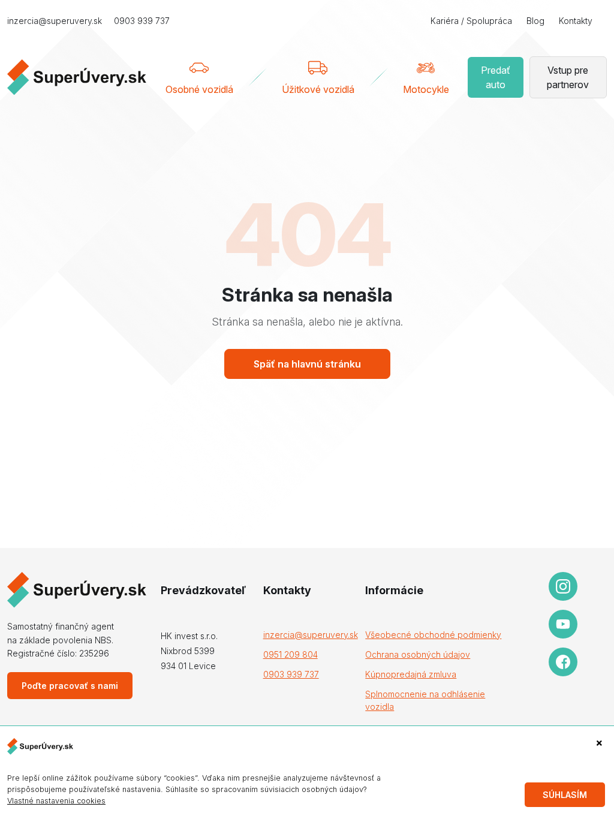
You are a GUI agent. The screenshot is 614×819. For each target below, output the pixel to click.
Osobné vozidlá (199, 89)
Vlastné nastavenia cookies (56, 800)
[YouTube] (563, 624)
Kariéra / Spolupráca (471, 21)
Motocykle (426, 89)
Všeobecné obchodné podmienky (433, 635)
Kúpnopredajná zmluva (410, 674)
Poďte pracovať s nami (70, 686)
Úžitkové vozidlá (318, 89)
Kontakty (575, 21)
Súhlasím (565, 795)
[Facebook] (563, 662)
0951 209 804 (290, 654)
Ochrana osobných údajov (417, 654)
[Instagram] (563, 586)
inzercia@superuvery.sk (54, 21)
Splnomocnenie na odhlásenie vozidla (425, 700)
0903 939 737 (142, 21)
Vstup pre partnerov (568, 77)
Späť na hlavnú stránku (307, 364)
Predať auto (495, 77)
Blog (535, 21)
